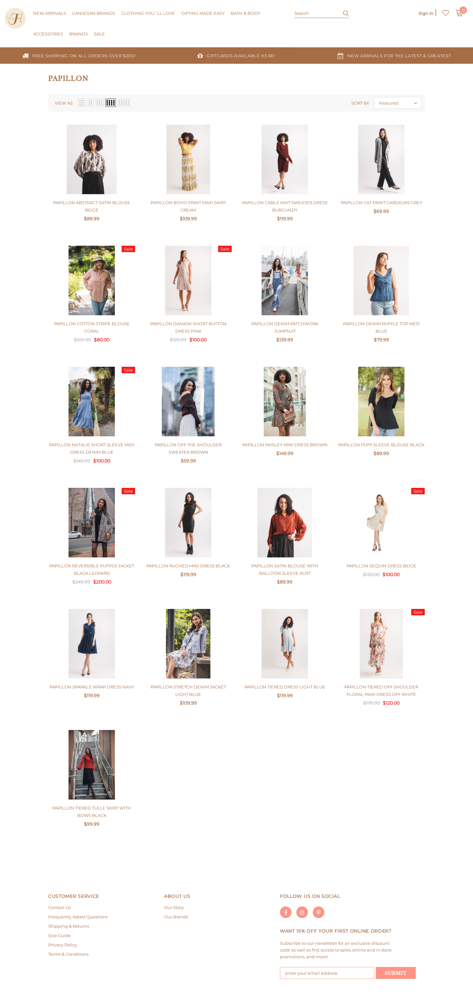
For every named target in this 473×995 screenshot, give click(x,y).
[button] (398, 103)
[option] (79, 55)
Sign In (426, 13)
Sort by (360, 103)
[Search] (343, 13)
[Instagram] (302, 912)
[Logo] (15, 18)
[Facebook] (286, 912)
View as (64, 103)
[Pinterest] (318, 912)
